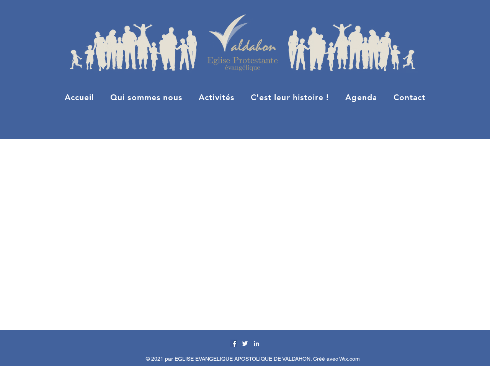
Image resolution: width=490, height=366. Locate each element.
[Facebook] (233, 343)
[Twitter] (245, 343)
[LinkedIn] (256, 343)
